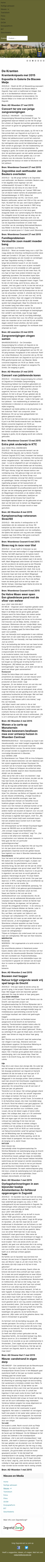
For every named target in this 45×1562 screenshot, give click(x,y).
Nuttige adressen (7, 6)
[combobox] (17, 38)
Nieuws (4, 9)
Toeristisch (5, 12)
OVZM (3, 22)
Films (3, 19)
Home (3, 2)
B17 (2, 29)
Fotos (3, 16)
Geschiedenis (6, 32)
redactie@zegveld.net (22, 1555)
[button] (39, 50)
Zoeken (4, 38)
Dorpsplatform (6, 26)
